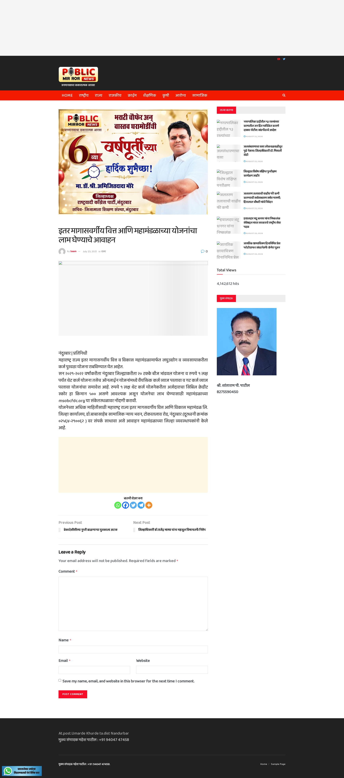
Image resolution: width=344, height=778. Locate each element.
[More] (148, 505)
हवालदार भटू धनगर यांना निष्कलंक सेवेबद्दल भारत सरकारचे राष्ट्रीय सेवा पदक (262, 222)
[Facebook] (125, 505)
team (73, 251)
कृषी (165, 95)
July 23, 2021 (90, 251)
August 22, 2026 (254, 136)
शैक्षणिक (149, 95)
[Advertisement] (172, 28)
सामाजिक (199, 95)
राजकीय (115, 95)
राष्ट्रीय (84, 95)
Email (65, 660)
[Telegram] (141, 505)
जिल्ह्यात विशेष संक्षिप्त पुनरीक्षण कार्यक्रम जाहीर (260, 173)
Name (65, 640)
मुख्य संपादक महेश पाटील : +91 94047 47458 (84, 764)
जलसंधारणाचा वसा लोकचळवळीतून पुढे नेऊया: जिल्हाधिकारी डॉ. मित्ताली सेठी (263, 150)
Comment (68, 571)
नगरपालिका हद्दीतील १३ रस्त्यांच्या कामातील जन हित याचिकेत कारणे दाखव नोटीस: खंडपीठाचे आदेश (261, 125)
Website (143, 660)
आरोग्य (180, 95)
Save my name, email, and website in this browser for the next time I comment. (128, 681)
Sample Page (278, 764)
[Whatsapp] (117, 505)
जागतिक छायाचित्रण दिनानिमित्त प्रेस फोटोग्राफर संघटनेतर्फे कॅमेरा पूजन (262, 245)
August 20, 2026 (254, 233)
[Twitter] (133, 505)
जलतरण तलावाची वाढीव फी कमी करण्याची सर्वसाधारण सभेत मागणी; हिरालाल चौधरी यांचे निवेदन (262, 197)
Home (67, 95)
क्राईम (132, 95)
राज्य (98, 95)
